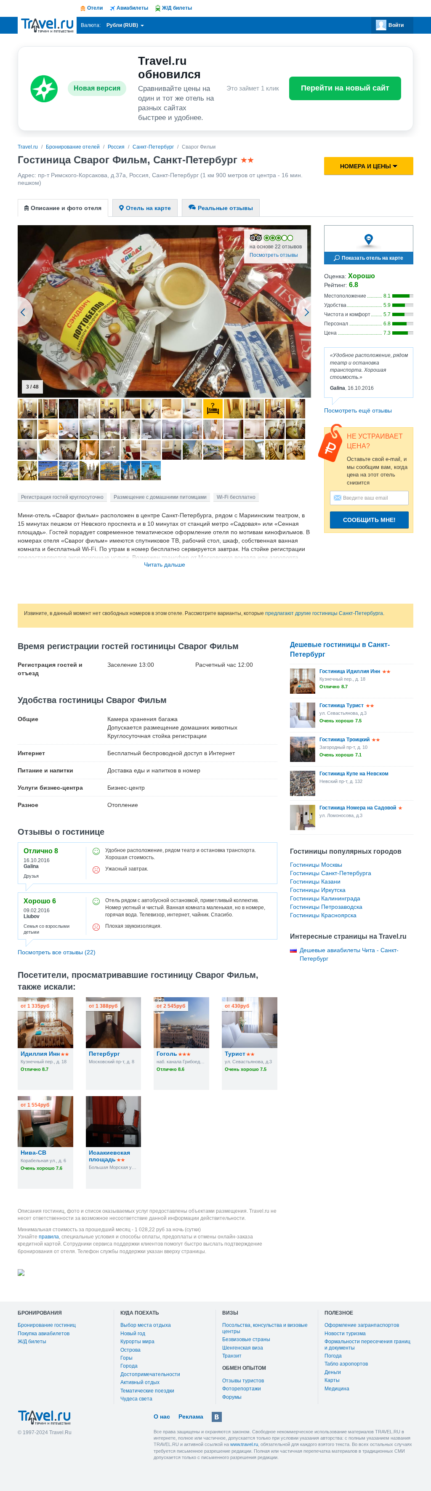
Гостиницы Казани (315, 881)
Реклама (190, 1416)
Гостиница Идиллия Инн (349, 671)
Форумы (232, 1397)
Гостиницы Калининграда (325, 898)
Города (129, 1366)
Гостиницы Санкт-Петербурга (330, 873)
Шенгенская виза (242, 1348)
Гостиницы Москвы (316, 864)
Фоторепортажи (241, 1389)
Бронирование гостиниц (47, 1325)
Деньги (333, 1372)
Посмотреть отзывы (274, 255)
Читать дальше (164, 564)
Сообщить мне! (369, 520)
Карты (332, 1380)
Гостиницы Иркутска (318, 890)
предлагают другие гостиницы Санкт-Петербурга (324, 613)
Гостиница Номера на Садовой (357, 808)
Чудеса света (136, 1399)
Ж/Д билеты (32, 1342)
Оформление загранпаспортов (362, 1325)
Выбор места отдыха (145, 1325)
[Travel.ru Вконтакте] (217, 1417)
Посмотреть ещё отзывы (358, 410)
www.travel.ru (244, 1444)
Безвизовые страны (246, 1339)
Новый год (132, 1334)
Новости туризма (345, 1334)
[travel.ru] (47, 25)
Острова (130, 1350)
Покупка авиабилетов (43, 1334)
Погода (333, 1356)
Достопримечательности (150, 1374)
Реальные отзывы (225, 208)
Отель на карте (148, 208)
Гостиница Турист (341, 705)
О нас (162, 1416)
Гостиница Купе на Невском (353, 774)
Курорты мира (137, 1342)
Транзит (232, 1356)
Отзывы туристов (243, 1381)
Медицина (337, 1389)
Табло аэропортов (346, 1364)
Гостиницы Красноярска (323, 915)
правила (49, 1237)
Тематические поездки (147, 1391)
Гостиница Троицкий (344, 740)
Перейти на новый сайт (345, 88)
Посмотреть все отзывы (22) (57, 952)
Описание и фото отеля (66, 208)
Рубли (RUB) (122, 25)
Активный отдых (140, 1382)
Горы (126, 1358)
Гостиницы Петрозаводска (326, 906)
